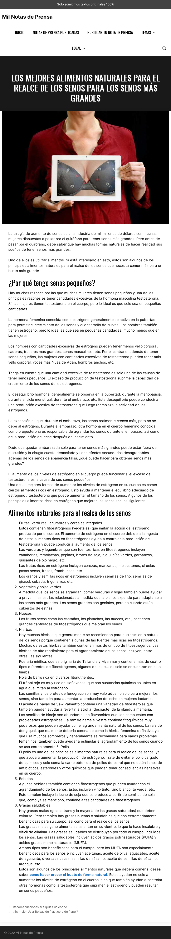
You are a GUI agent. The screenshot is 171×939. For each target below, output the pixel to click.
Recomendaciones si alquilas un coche (40, 907)
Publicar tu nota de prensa (110, 32)
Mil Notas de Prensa (27, 17)
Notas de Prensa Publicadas (56, 32)
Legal (76, 48)
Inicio (19, 32)
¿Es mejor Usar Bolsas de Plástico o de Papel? (45, 911)
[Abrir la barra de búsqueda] (164, 48)
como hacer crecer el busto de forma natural (68, 875)
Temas (146, 32)
